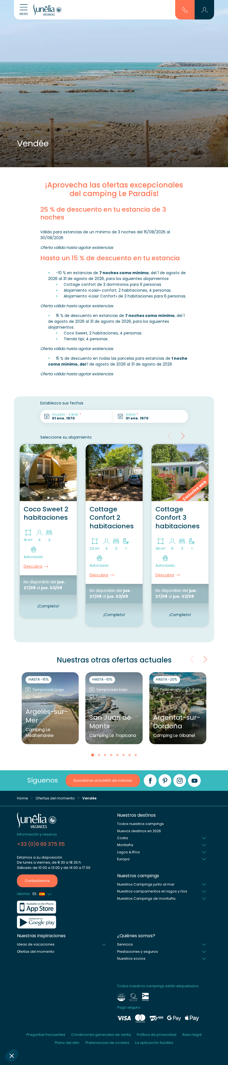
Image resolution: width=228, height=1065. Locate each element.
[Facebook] (150, 780)
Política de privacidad (156, 1034)
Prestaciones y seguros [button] (137, 951)
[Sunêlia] (47, 9)
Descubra (33, 566)
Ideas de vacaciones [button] (35, 944)
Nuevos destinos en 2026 (139, 831)
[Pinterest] (164, 780)
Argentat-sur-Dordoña (176, 722)
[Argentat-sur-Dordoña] (177, 708)
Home (22, 798)
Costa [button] (122, 838)
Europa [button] (123, 859)
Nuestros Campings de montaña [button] (146, 898)
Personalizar (35, 1037)
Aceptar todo (93, 1037)
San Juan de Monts (110, 722)
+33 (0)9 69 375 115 (41, 844)
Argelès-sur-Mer (47, 716)
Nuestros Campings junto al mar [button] (145, 884)
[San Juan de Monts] (113, 708)
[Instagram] (179, 780)
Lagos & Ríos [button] (128, 852)
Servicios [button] (125, 944)
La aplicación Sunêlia (154, 1042)
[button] (11, 1055)
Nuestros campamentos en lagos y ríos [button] (152, 891)
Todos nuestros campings (140, 823)
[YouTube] (194, 780)
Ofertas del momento (55, 798)
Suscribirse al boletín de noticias (102, 780)
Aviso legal (192, 1034)
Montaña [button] (125, 844)
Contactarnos (37, 880)
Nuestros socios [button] (131, 958)
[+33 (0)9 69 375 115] (185, 9)
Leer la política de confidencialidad (37, 1019)
